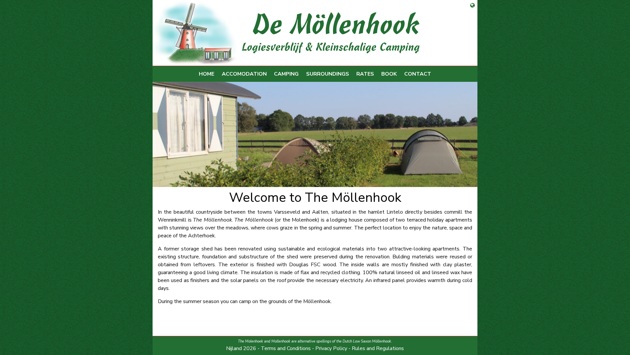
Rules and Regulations (378, 348)
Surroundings (327, 74)
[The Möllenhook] (312, 33)
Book (389, 74)
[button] (177, 134)
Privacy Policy (331, 348)
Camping (286, 74)
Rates (365, 74)
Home (206, 74)
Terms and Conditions (286, 348)
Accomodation (244, 74)
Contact (417, 74)
